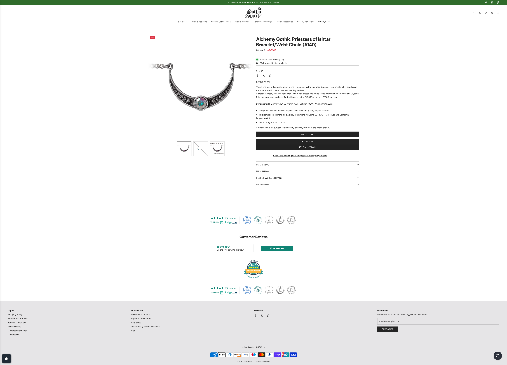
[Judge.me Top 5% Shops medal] (280, 220)
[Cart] (498, 13)
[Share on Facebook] (257, 76)
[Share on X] (264, 76)
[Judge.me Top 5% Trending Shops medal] (291, 220)
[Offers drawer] (492, 13)
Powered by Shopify (263, 361)
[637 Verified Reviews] (253, 280)
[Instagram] (492, 2)
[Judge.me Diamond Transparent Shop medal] (247, 220)
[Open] (6, 358)
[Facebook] (486, 2)
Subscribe (387, 329)
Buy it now (308, 141)
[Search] (480, 13)
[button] (150, 86)
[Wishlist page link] (474, 13)
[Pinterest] (498, 2)
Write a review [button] (277, 248)
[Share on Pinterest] (270, 76)
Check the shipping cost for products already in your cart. (300, 155)
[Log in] (486, 13)
